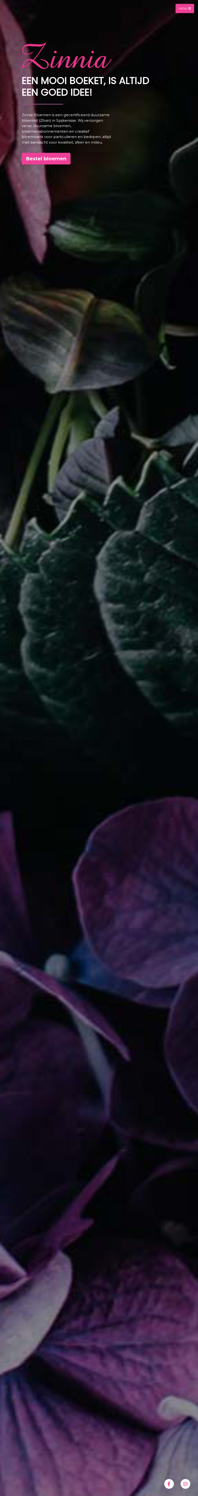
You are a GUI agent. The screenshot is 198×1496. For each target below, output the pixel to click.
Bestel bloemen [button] (46, 159)
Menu (183, 8)
